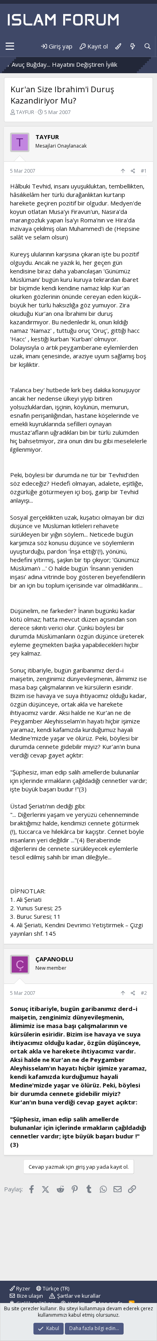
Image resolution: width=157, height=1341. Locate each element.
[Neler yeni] (132, 46)
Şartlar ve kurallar (79, 1295)
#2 (144, 993)
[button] (10, 46)
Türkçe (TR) (55, 1288)
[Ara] (147, 46)
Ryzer (22, 1288)
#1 (144, 170)
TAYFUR (25, 112)
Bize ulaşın (30, 1295)
